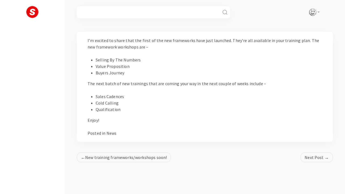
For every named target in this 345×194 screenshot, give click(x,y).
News (111, 133)
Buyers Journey (110, 72)
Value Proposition (113, 66)
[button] (313, 12)
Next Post (314, 157)
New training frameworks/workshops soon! (126, 157)
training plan (297, 40)
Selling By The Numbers (118, 60)
